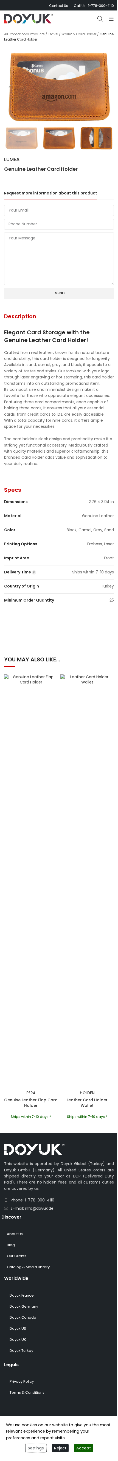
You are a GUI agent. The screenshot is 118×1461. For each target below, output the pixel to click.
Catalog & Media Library (28, 1267)
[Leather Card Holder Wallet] (87, 881)
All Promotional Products (24, 34)
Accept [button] (83, 1448)
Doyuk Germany (24, 1306)
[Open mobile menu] (111, 18)
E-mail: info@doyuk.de (32, 1208)
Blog (11, 1245)
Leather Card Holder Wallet (87, 1102)
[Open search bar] (100, 18)
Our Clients (16, 1256)
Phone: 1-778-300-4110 (32, 1200)
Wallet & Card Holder (78, 34)
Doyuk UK (18, 1339)
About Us (15, 1233)
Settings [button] (36, 1448)
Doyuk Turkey (21, 1350)
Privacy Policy (22, 1381)
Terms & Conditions (27, 1392)
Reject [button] (60, 1448)
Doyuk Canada (23, 1317)
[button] (9, 87)
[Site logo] (28, 18)
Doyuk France (22, 1295)
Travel (53, 34)
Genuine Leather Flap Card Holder (31, 1102)
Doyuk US (18, 1328)
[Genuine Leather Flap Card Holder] (31, 881)
